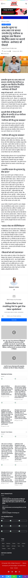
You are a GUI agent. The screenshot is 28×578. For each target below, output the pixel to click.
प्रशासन (7, 21)
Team (19, 546)
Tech (23, 546)
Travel (9, 548)
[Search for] (26, 4)
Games (8, 546)
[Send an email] (10, 51)
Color (18, 543)
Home (4, 21)
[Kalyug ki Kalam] (14, 3)
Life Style (14, 546)
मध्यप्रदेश (8, 24)
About (3, 543)
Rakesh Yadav (6, 51)
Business (8, 543)
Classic (13, 543)
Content (23, 543)
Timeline (4, 548)
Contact (16, 568)
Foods (3, 546)
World (13, 548)
